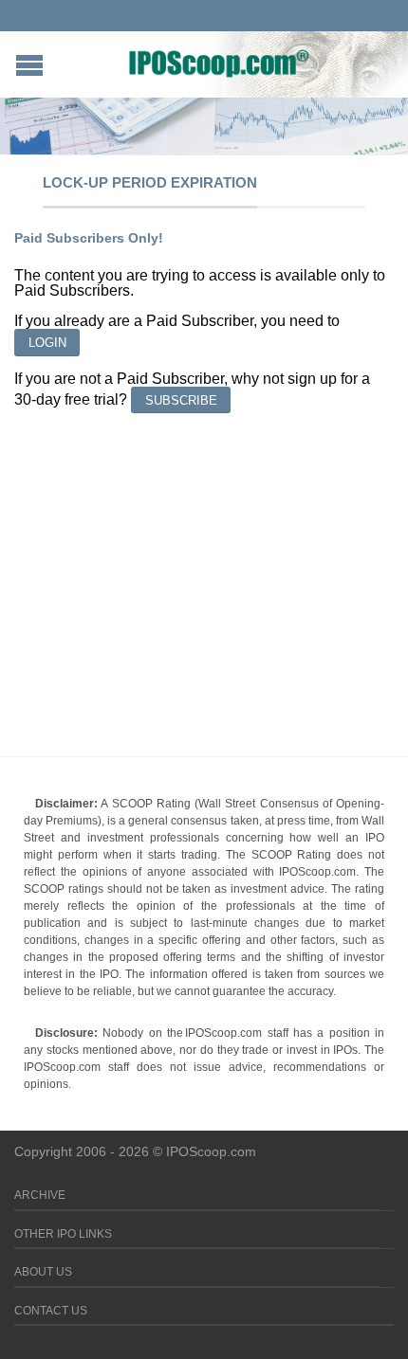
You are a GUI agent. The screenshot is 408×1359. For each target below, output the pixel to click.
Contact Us (50, 1310)
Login (47, 342)
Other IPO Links (63, 1234)
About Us (43, 1271)
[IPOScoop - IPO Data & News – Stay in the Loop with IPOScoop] (219, 62)
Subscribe (181, 400)
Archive (39, 1195)
